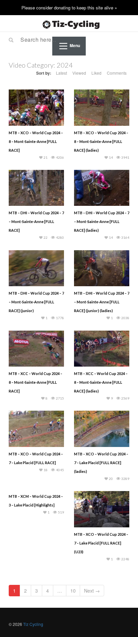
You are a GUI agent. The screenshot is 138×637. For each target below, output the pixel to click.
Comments (117, 73)
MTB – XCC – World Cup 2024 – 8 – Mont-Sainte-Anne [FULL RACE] (35, 382)
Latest (61, 73)
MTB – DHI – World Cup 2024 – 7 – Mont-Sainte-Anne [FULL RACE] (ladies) (101, 221)
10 (73, 590)
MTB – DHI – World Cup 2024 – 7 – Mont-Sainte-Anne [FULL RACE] (36, 221)
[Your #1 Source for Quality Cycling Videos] (69, 23)
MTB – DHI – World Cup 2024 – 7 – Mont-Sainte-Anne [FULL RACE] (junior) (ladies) (101, 302)
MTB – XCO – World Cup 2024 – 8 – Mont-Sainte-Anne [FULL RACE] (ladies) (101, 141)
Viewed (79, 73)
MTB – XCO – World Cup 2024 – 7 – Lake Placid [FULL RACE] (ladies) (101, 463)
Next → (92, 590)
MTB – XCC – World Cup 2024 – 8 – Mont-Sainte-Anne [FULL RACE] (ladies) (101, 382)
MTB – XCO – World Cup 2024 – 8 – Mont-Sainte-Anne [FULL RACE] (36, 141)
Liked (96, 73)
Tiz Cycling (33, 624)
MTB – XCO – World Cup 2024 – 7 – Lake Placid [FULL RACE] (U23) (101, 543)
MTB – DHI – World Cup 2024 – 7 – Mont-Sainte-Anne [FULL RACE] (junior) (36, 302)
